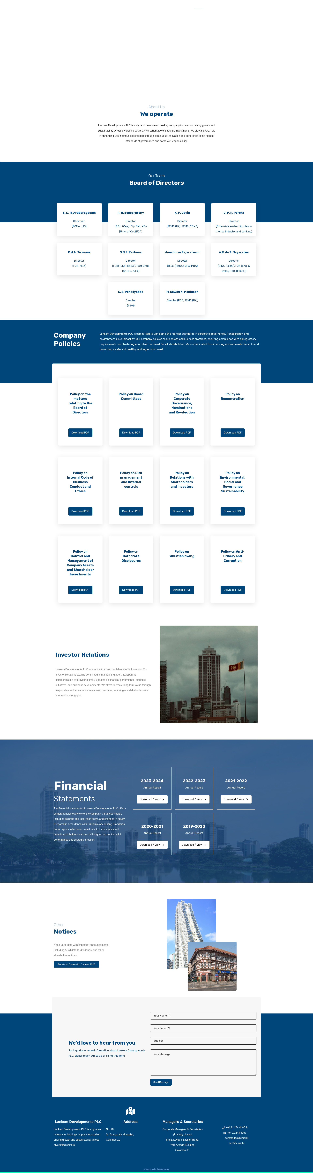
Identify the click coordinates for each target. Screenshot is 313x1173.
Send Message (160, 1082)
